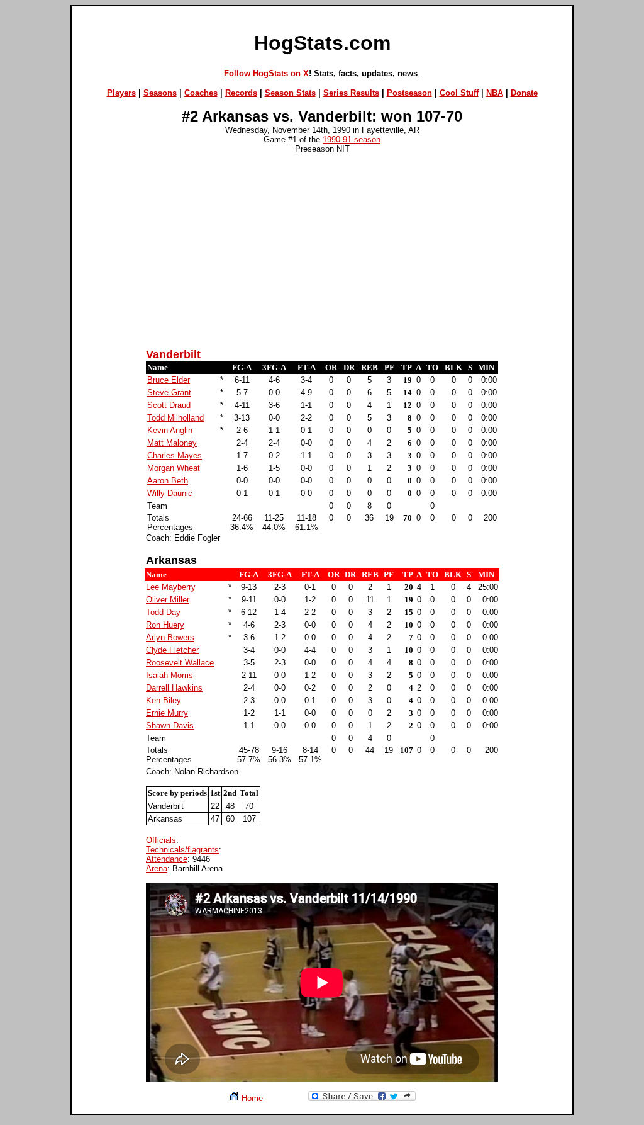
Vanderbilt (173, 354)
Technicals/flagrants (182, 849)
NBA (494, 93)
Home (252, 1098)
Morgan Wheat (173, 468)
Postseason (409, 93)
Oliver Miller (167, 599)
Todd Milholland (175, 417)
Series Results (351, 93)
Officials (161, 840)
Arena (156, 868)
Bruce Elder (168, 380)
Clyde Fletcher (172, 650)
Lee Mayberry (171, 587)
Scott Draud (169, 405)
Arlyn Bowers (170, 637)
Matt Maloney (172, 443)
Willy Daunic (169, 493)
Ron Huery (165, 625)
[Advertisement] (322, 250)
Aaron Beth (167, 480)
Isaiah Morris (169, 675)
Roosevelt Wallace (180, 662)
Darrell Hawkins (174, 688)
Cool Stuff (459, 93)
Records (241, 93)
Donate (524, 93)
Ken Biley (163, 700)
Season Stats (290, 93)
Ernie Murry (167, 713)
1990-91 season (351, 139)
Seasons (160, 93)
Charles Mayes (174, 455)
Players (121, 93)
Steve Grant (169, 392)
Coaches (201, 93)
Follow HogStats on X (266, 73)
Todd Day (163, 612)
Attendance (166, 859)
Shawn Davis (170, 725)
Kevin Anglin (169, 430)
